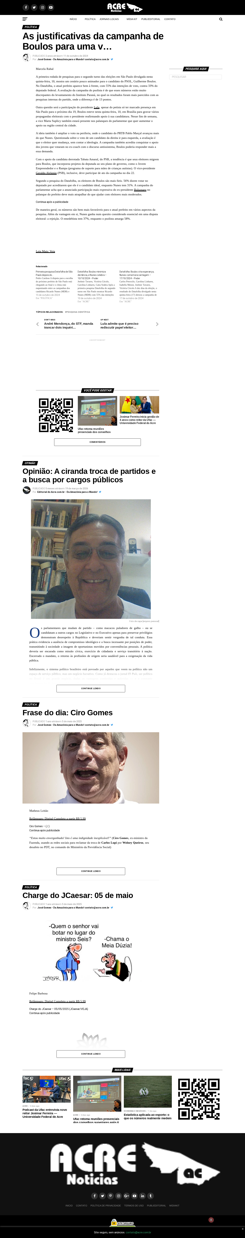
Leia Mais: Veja (45, 251)
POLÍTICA (90, 19)
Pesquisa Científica (78, 312)
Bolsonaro (140, 189)
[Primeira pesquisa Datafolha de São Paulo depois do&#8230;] (57, 285)
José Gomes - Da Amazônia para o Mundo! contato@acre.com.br (73, 59)
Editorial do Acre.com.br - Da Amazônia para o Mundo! (67, 492)
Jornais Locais (109, 19)
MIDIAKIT (174, 1205)
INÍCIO (73, 19)
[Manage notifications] (211, 1220)
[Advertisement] (98, 362)
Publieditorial (150, 19)
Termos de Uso (134, 1205)
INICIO (69, 1205)
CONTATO (170, 19)
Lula (96, 107)
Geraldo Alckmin (46, 173)
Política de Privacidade (105, 1205)
